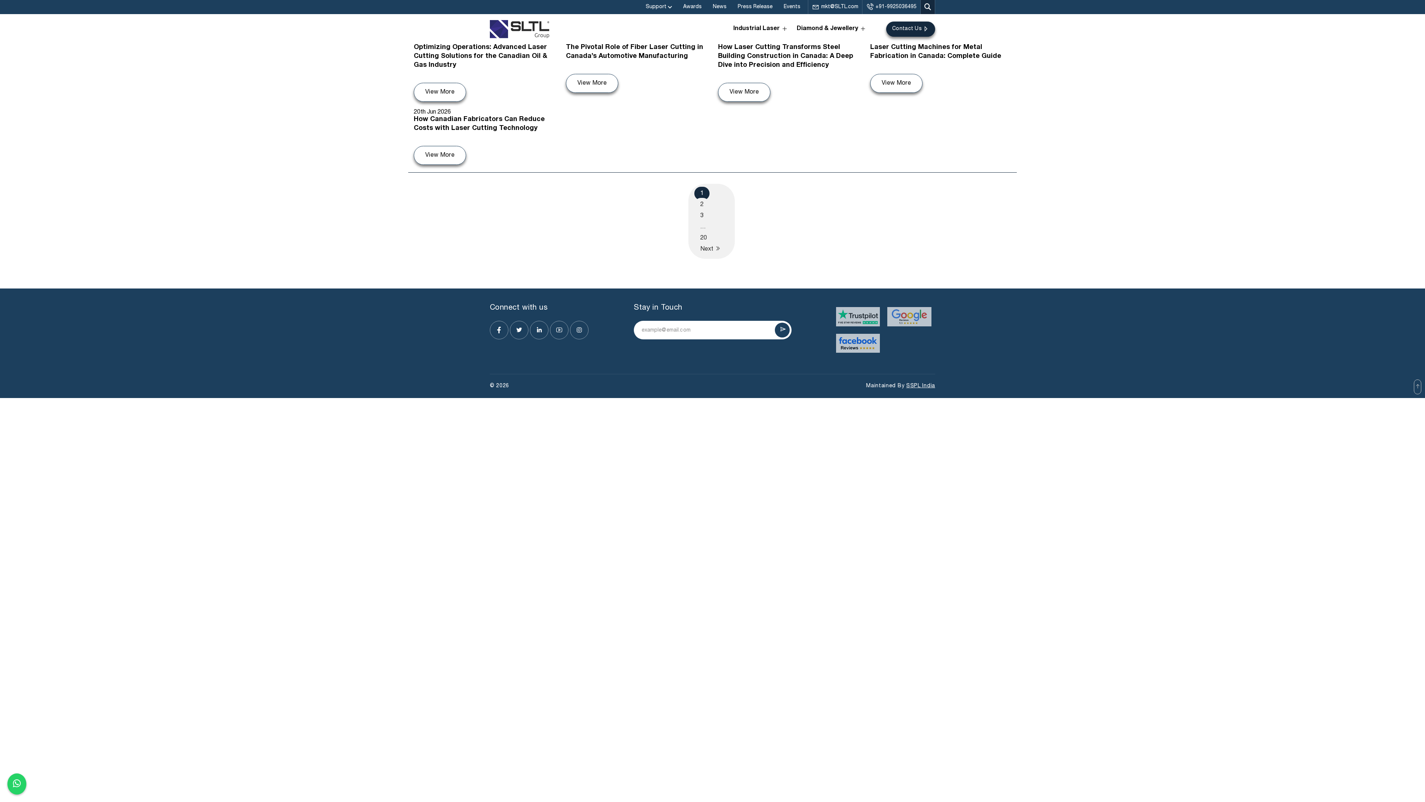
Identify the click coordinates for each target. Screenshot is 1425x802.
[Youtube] (559, 330)
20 (703, 238)
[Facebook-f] (499, 330)
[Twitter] (519, 330)
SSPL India (920, 386)
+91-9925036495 (896, 6)
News (720, 6)
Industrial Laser (756, 29)
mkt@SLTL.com (839, 6)
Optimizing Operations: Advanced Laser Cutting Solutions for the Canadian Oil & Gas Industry (480, 56)
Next (707, 249)
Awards (692, 6)
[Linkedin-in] (539, 330)
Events (792, 6)
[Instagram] (579, 330)
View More (440, 92)
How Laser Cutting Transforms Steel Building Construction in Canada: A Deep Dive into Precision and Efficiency (785, 56)
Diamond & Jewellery (827, 29)
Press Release (755, 6)
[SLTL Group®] (519, 29)
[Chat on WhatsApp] (16, 782)
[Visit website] (858, 316)
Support (656, 6)
